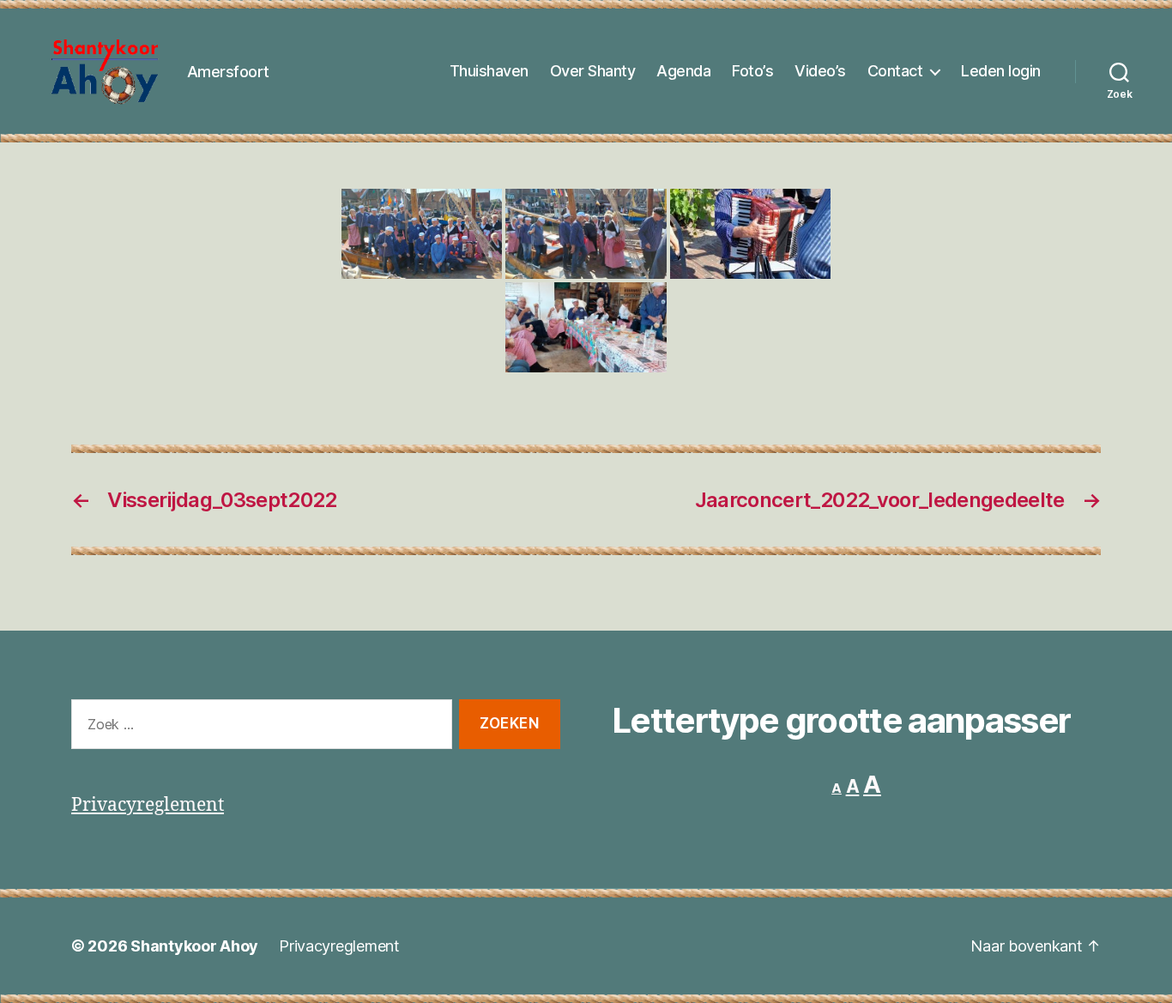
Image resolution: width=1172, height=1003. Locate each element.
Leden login (1001, 71)
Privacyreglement (147, 805)
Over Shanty (593, 71)
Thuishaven (489, 71)
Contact (895, 71)
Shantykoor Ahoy (194, 946)
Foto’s (752, 71)
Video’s (820, 71)
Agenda (683, 71)
